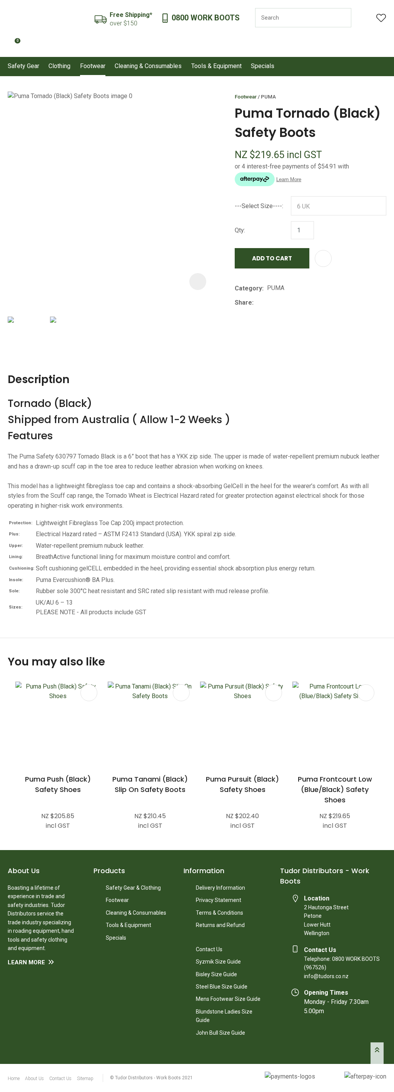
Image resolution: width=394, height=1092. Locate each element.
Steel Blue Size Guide (221, 987)
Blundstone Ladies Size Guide (224, 1016)
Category (248, 288)
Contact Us (209, 949)
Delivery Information (220, 888)
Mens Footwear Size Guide (228, 999)
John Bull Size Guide (220, 1033)
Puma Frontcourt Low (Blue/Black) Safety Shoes (335, 789)
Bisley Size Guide (216, 974)
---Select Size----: (259, 206)
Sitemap (85, 1078)
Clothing (59, 66)
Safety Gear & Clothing (133, 888)
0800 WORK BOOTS (206, 17)
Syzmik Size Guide (218, 962)
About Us (34, 1078)
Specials (262, 66)
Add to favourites (88, 692)
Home (14, 1078)
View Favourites (381, 18)
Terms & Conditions (219, 913)
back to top (377, 1053)
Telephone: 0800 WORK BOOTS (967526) (342, 963)
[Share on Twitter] (268, 303)
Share (243, 302)
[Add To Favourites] (323, 258)
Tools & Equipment (216, 66)
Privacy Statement (218, 900)
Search (342, 17)
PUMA (268, 96)
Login (364, 18)
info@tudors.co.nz (326, 976)
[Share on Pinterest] (292, 302)
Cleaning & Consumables (148, 66)
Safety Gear (23, 66)
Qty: (240, 230)
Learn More (26, 962)
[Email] (281, 302)
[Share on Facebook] (258, 302)
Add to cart (272, 258)
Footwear (92, 66)
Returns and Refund (220, 925)
